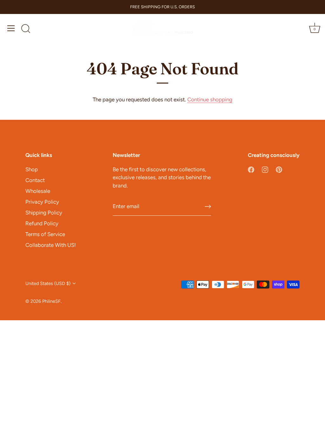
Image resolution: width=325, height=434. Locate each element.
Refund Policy (41, 223)
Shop (31, 169)
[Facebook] (251, 169)
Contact (35, 180)
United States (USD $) (47, 283)
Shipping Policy (43, 212)
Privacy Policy (42, 202)
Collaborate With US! (50, 245)
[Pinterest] (279, 169)
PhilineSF (51, 301)
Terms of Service (45, 234)
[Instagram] (265, 169)
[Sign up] (208, 206)
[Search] (26, 29)
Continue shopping (209, 99)
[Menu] (11, 28)
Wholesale (37, 191)
